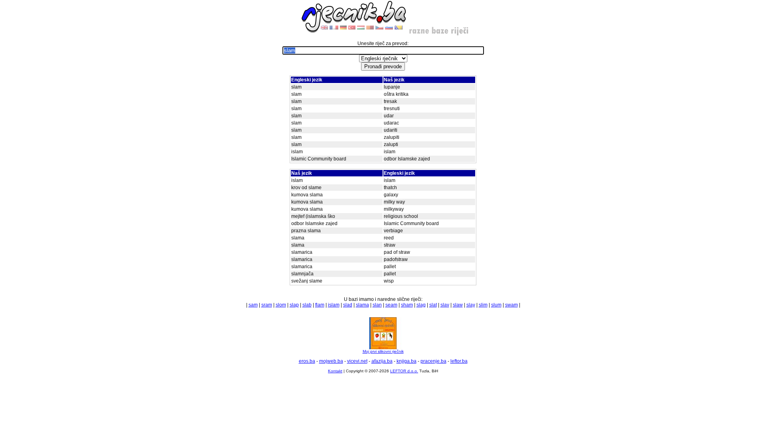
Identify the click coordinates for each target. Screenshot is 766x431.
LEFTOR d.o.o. (404, 371)
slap (294, 305)
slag (421, 305)
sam (253, 305)
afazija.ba (382, 361)
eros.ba (307, 361)
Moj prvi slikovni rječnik (383, 351)
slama (362, 305)
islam (334, 305)
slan (377, 305)
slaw (458, 305)
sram (266, 305)
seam (391, 305)
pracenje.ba (433, 361)
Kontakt (335, 371)
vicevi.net (357, 361)
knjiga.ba (407, 361)
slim (483, 305)
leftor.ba (459, 361)
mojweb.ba (331, 361)
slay (470, 305)
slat (433, 305)
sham (407, 305)
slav (444, 305)
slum (496, 305)
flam (319, 305)
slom (281, 305)
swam (511, 305)
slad (347, 305)
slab (307, 305)
